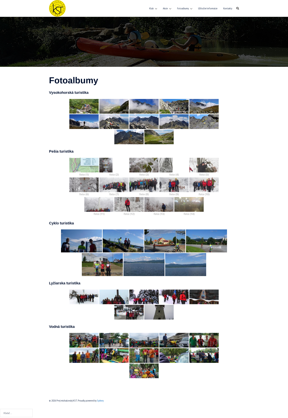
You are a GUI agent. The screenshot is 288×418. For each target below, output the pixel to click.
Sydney (100, 400)
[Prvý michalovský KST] (57, 8)
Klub (151, 8)
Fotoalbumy (183, 8)
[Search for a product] (237, 8)
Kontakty (227, 8)
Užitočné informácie (208, 8)
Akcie (165, 8)
